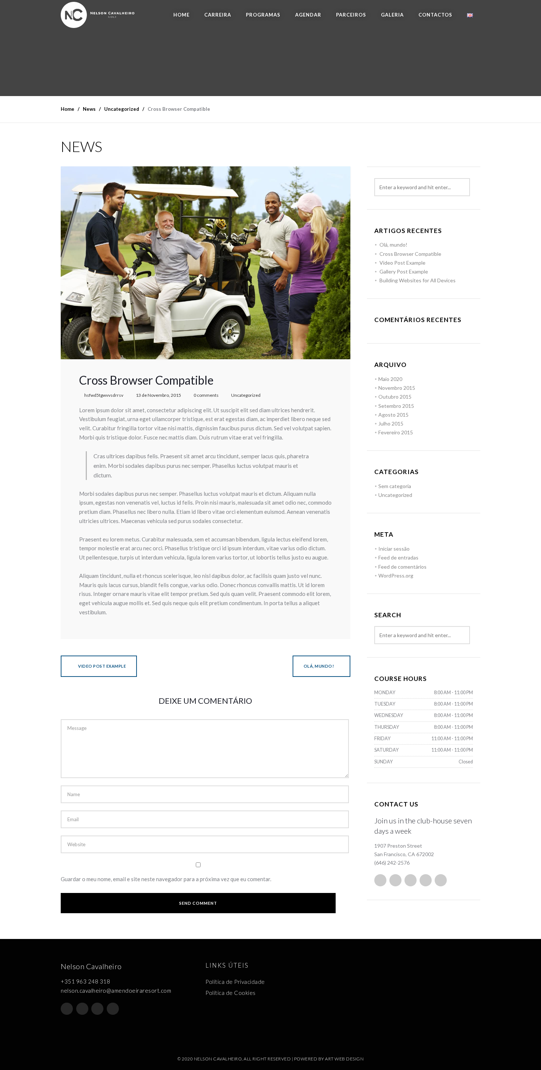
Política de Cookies (230, 992)
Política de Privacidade (235, 981)
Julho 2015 (390, 423)
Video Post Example (101, 666)
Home (67, 109)
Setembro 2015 (396, 406)
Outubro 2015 (394, 396)
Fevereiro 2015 (395, 432)
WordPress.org (395, 575)
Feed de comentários (402, 567)
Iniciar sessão (394, 548)
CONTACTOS (435, 15)
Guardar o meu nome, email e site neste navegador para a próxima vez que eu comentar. (166, 879)
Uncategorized (246, 395)
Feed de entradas (398, 557)
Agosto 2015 (393, 415)
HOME (181, 15)
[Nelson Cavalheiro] (97, 15)
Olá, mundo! (319, 666)
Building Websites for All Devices (417, 280)
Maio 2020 (390, 379)
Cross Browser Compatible (410, 254)
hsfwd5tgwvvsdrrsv (103, 395)
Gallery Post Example (403, 271)
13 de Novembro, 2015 (158, 395)
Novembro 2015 (396, 388)
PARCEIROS (351, 15)
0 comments (206, 395)
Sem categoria (394, 486)
